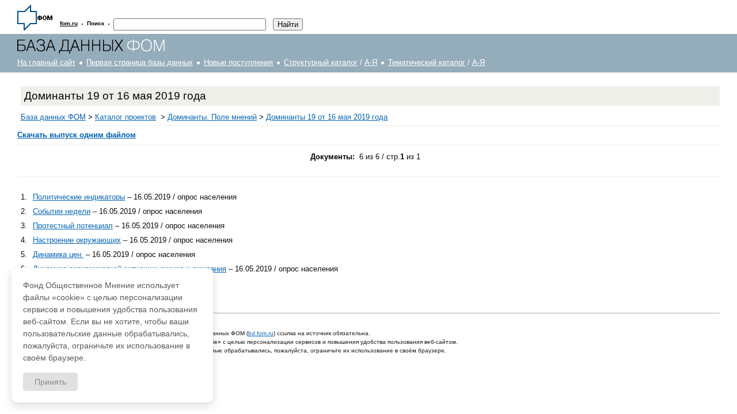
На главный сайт (46, 62)
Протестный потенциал (73, 225)
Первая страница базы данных (139, 62)
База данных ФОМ (53, 117)
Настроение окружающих (77, 240)
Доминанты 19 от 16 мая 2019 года (327, 117)
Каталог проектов (125, 117)
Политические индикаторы (79, 197)
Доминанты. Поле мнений (212, 117)
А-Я (370, 62)
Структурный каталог (321, 62)
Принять (50, 381)
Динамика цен (58, 254)
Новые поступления (238, 62)
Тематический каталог (426, 62)
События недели (61, 211)
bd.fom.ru (260, 333)
